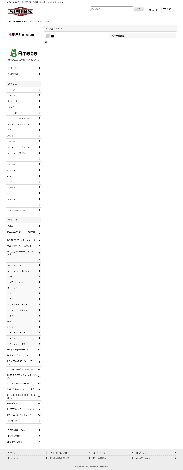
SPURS (78, 466)
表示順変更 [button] (119, 35)
